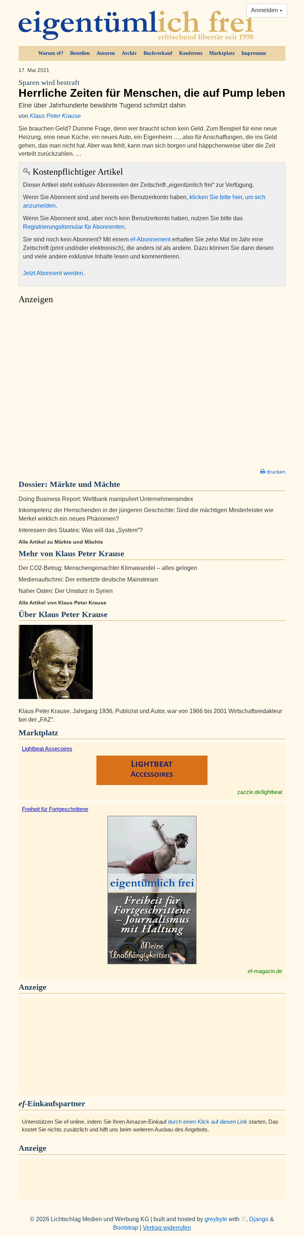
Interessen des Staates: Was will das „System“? (81, 530)
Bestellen (80, 53)
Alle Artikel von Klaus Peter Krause (62, 603)
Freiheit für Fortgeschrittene (55, 809)
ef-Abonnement (150, 239)
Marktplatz (222, 53)
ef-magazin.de (265, 971)
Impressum (253, 53)
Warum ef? (50, 53)
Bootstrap (125, 1228)
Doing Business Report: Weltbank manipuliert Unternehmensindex (106, 499)
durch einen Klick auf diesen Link (207, 1121)
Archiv (129, 53)
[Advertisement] (152, 388)
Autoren (105, 53)
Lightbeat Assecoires (47, 748)
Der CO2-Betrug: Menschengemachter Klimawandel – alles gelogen (108, 568)
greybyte (216, 1219)
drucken (275, 472)
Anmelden (265, 10)
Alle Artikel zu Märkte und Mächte (61, 542)
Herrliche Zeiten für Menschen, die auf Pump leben (152, 89)
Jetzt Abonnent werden (53, 273)
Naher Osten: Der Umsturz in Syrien (66, 591)
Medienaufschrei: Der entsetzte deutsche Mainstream (88, 579)
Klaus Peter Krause (55, 116)
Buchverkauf (157, 53)
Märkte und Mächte (85, 484)
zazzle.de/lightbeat (259, 792)
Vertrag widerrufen (167, 1228)
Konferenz (190, 53)
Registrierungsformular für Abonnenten (74, 227)
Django (258, 1219)
